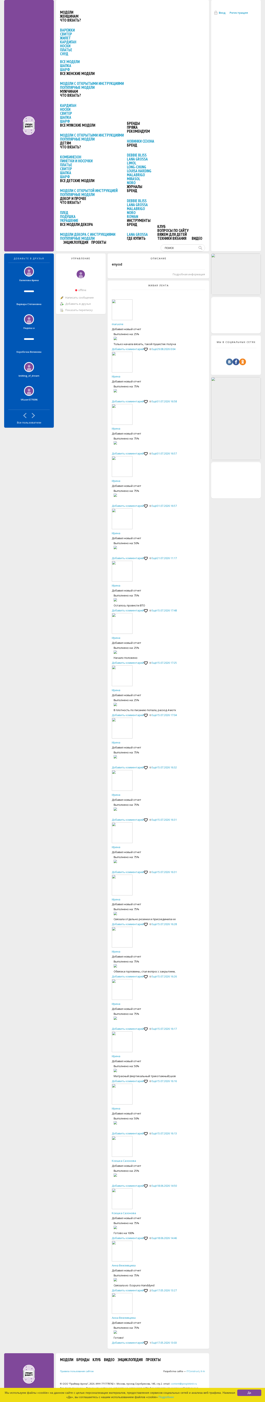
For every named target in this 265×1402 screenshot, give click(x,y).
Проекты (98, 242)
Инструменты (139, 220)
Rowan (132, 216)
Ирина (116, 376)
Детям (65, 143)
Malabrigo (136, 174)
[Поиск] (201, 248)
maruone (117, 324)
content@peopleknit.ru (184, 1383)
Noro (131, 182)
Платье (66, 49)
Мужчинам (69, 91)
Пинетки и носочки (76, 160)
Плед (64, 212)
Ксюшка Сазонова (124, 1161)
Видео (197, 238)
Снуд (64, 53)
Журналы (134, 186)
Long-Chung (136, 166)
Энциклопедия (75, 242)
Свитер (66, 34)
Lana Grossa (137, 159)
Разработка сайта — (181, 1371)
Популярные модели (77, 87)
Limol (131, 162)
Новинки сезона (140, 141)
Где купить (136, 238)
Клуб (161, 226)
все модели (70, 61)
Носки (65, 45)
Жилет (65, 38)
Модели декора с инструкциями (87, 234)
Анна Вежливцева (124, 1265)
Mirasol (133, 178)
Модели (66, 12)
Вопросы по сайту (173, 230)
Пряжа (132, 127)
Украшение (69, 220)
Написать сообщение (79, 297)
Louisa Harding (139, 170)
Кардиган (68, 41)
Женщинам (69, 16)
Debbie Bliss (137, 155)
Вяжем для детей (172, 234)
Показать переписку (79, 310)
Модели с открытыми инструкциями (92, 83)
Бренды (133, 123)
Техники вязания (171, 238)
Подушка (68, 216)
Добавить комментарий (128, 349)
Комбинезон (70, 156)
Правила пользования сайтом (77, 1371)
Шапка (65, 65)
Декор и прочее (73, 198)
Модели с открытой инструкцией (89, 190)
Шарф (65, 69)
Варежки (67, 30)
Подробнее (166, 1397)
